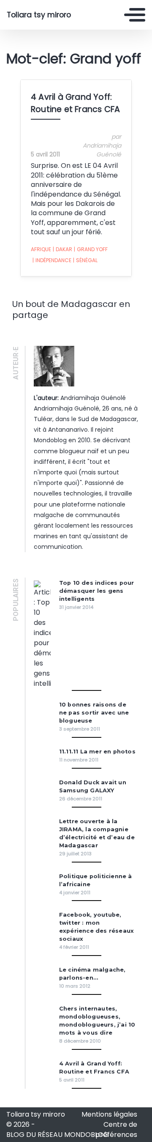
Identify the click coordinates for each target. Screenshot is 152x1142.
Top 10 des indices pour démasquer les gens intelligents (96, 591)
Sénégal (85, 260)
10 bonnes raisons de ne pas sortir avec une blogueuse (94, 712)
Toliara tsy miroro (39, 14)
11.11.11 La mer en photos (97, 751)
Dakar (62, 249)
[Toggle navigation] (134, 14)
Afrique (41, 249)
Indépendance (52, 260)
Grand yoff (91, 249)
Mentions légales (109, 1114)
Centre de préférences (116, 1129)
